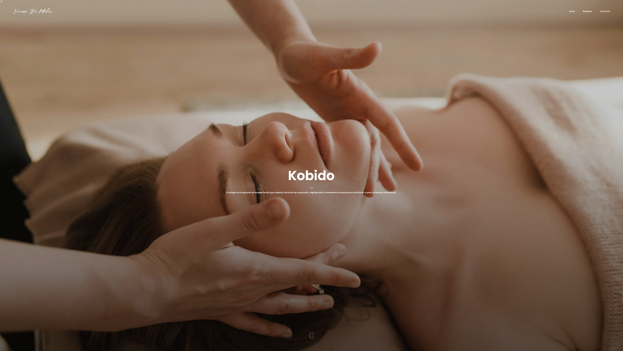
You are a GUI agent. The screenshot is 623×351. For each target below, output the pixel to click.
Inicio (572, 11)
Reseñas (587, 11)
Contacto (605, 11)
